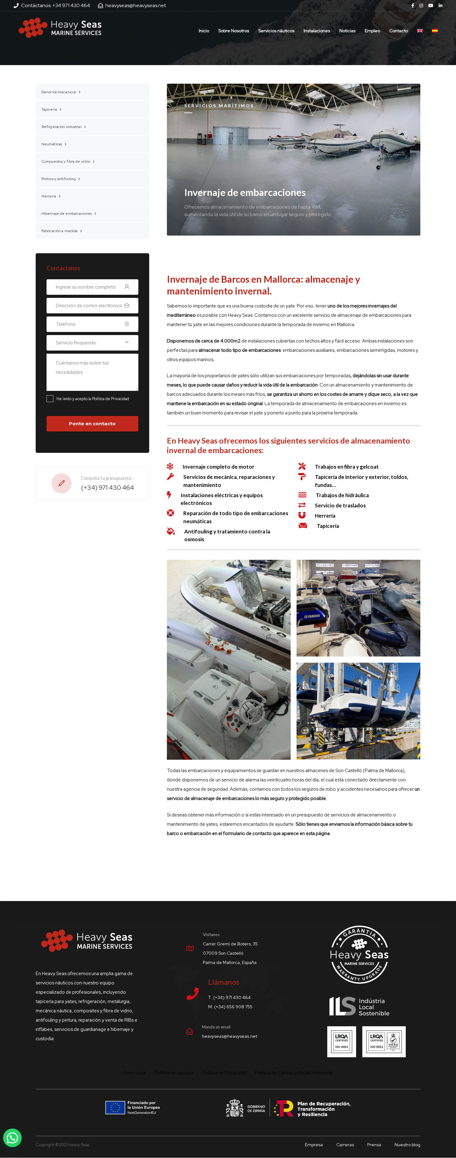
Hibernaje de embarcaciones (67, 213)
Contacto (398, 30)
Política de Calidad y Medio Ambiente (294, 1073)
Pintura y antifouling (59, 178)
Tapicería (49, 109)
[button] (12, 1138)
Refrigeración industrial (62, 126)
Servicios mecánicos (59, 92)
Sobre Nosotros (233, 30)
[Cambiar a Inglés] (420, 27)
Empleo (372, 30)
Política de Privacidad (224, 1073)
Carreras (345, 1144)
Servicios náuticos (276, 30)
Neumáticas (52, 144)
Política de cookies (174, 1073)
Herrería (49, 196)
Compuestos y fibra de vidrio (66, 161)
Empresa (314, 1144)
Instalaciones (317, 30)
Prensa (374, 1144)
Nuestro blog (407, 1144)
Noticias (347, 30)
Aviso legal (134, 1073)
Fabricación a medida (60, 230)
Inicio (204, 30)
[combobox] (92, 343)
